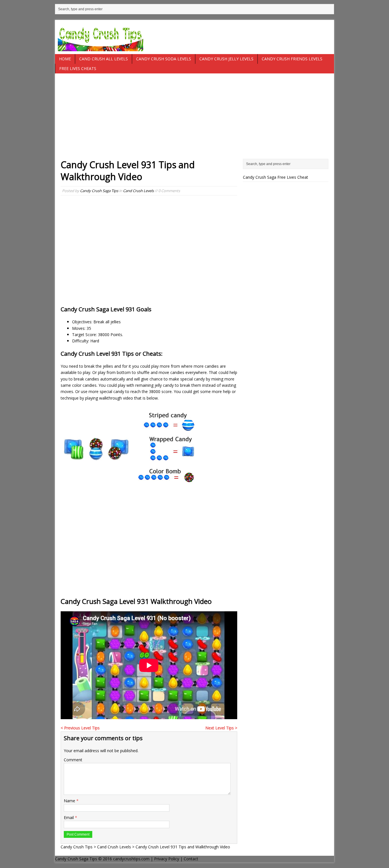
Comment (73, 759)
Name (70, 800)
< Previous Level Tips (80, 728)
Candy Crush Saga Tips (99, 190)
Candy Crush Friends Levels (292, 58)
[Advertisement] (194, 119)
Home (65, 58)
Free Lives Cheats (77, 68)
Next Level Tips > (221, 728)
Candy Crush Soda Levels (163, 58)
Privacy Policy (166, 858)
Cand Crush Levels (138, 190)
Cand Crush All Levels (103, 58)
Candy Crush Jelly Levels (226, 58)
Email (69, 817)
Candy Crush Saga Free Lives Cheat (275, 177)
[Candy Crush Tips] (194, 37)
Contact (191, 858)
